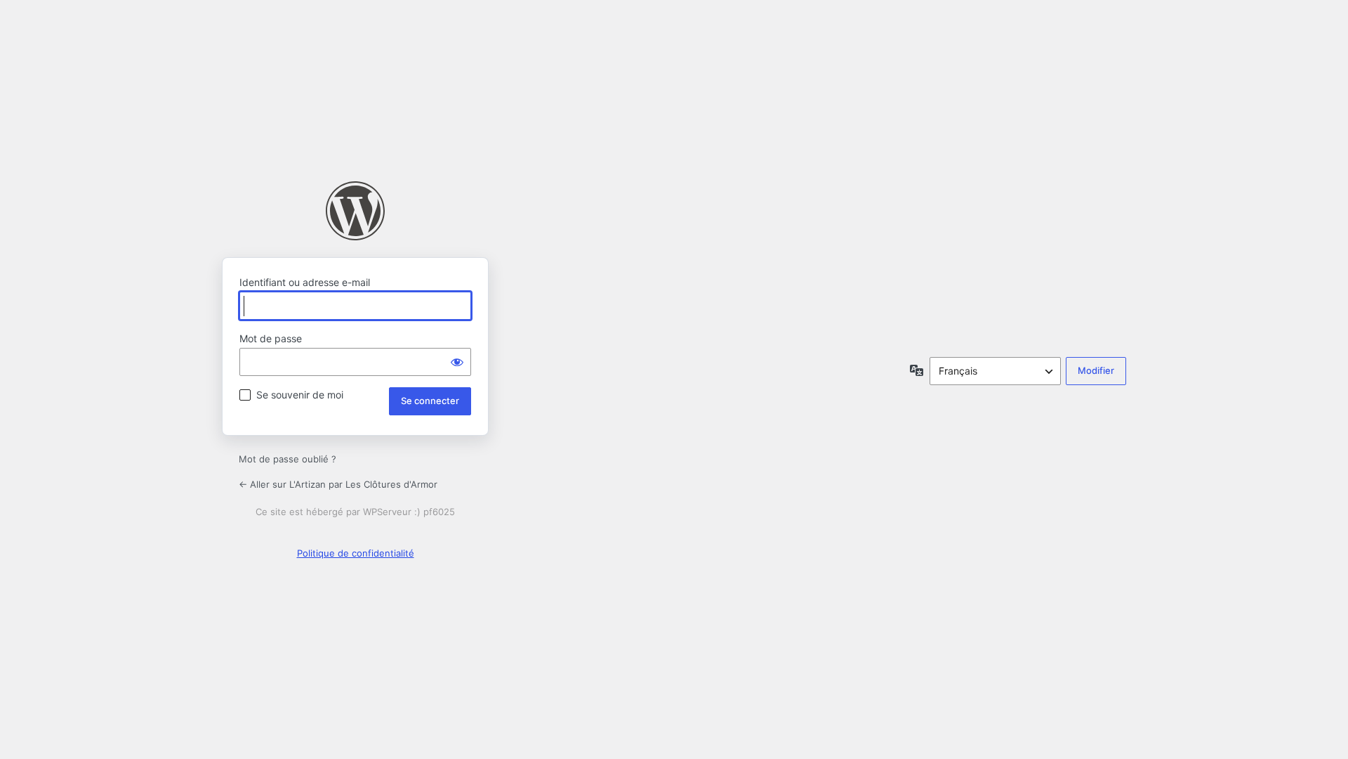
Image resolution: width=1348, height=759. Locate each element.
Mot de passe (270, 338)
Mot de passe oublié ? (287, 459)
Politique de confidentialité (355, 553)
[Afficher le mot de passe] (457, 362)
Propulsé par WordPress (355, 210)
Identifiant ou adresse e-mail (304, 282)
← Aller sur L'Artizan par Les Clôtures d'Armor (338, 484)
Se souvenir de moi (299, 395)
